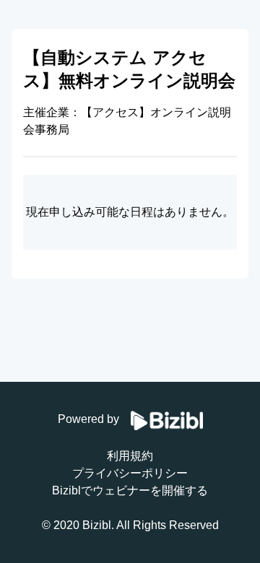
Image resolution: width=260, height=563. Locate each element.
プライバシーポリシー (130, 473)
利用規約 (130, 456)
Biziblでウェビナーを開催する (130, 490)
